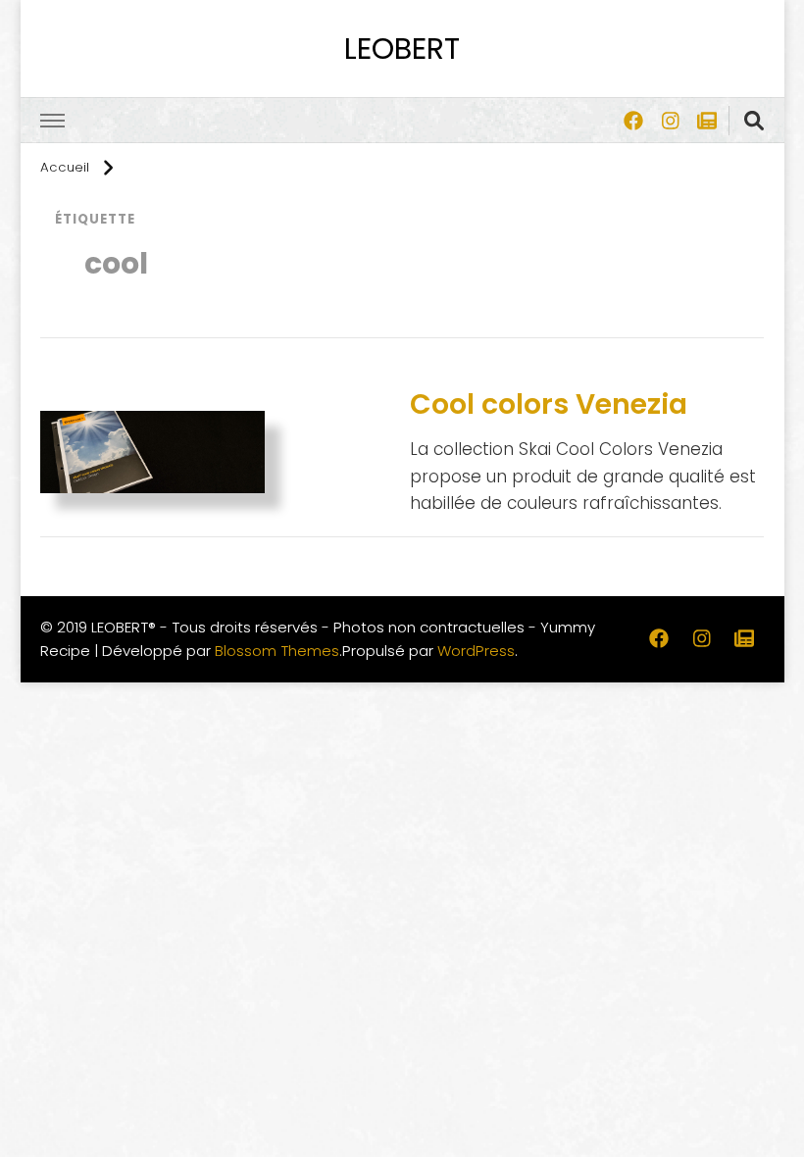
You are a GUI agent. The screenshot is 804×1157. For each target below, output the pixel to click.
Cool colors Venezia (548, 404)
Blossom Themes (277, 650)
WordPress (476, 650)
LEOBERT (402, 48)
